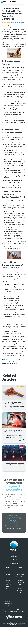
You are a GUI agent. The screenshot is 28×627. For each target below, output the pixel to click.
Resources (15, 609)
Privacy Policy (14, 611)
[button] (25, 2)
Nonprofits (8, 605)
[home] (8, 2)
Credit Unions (8, 584)
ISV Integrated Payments (8, 593)
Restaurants (7, 601)
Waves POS (7, 570)
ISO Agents (7, 588)
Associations (8, 586)
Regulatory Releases (7, 611)
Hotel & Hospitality (8, 603)
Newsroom (10, 609)
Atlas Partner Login (20, 582)
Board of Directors (21, 609)
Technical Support (20, 576)
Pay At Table (20, 572)
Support (20, 588)
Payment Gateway (8, 574)
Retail (8, 599)
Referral (8, 591)
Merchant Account (8, 572)
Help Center (20, 590)
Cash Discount (20, 570)
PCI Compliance (20, 574)
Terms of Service (21, 611)
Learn (20, 592)
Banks (8, 582)
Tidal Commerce (8, 360)
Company (5, 609)
